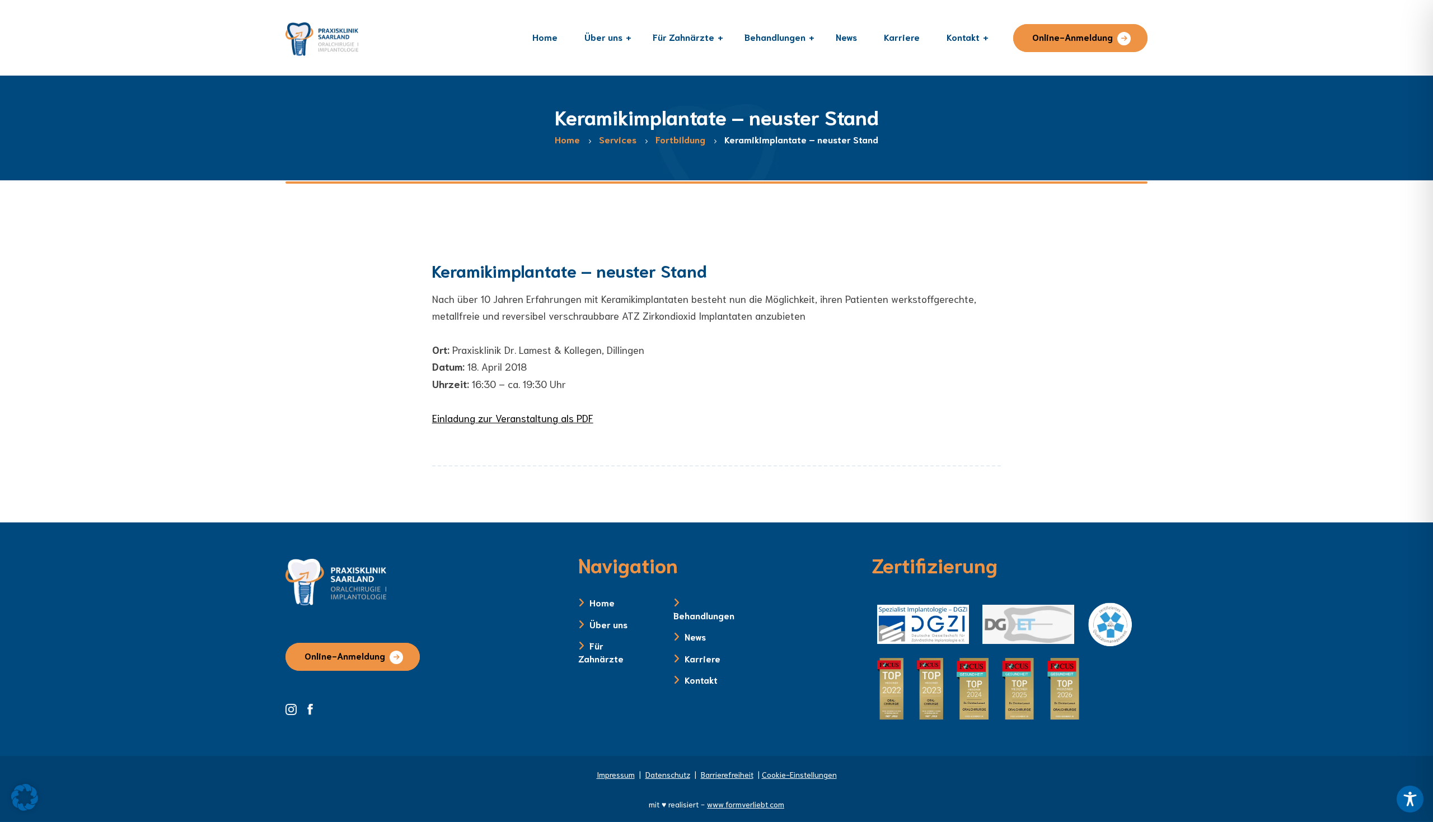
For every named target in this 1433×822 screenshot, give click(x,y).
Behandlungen (703, 615)
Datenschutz (667, 774)
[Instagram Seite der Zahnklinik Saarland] (295, 708)
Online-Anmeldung (1072, 37)
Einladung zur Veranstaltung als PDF (512, 417)
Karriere (702, 658)
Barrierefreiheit (727, 774)
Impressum (616, 774)
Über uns (608, 624)
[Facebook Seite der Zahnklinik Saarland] (313, 708)
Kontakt (701, 679)
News (695, 636)
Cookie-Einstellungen (799, 774)
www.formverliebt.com (745, 804)
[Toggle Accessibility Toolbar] (1410, 799)
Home (602, 602)
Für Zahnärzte (601, 651)
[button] (24, 797)
